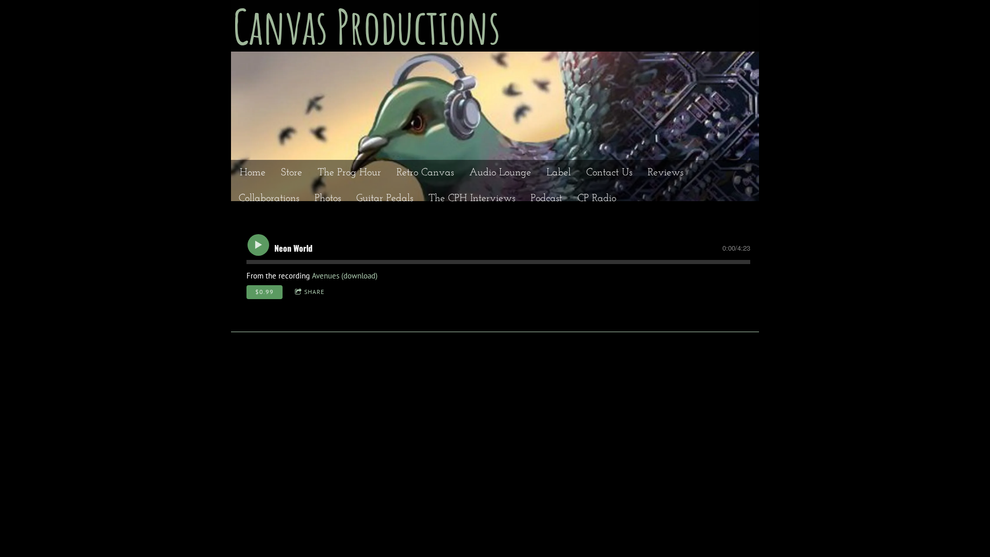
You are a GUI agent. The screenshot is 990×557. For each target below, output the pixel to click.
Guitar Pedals (384, 198)
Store (291, 173)
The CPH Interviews (471, 198)
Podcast (546, 198)
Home (253, 173)
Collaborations (269, 198)
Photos (328, 198)
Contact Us (609, 173)
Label (559, 173)
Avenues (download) (344, 276)
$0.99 (264, 292)
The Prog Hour (349, 173)
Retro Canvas (425, 173)
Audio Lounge (500, 173)
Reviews (665, 173)
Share (314, 292)
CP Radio (597, 198)
